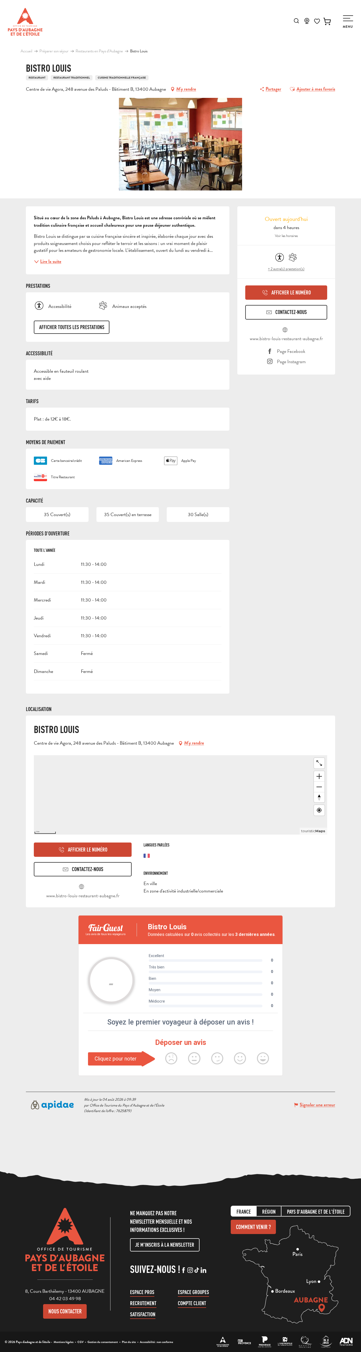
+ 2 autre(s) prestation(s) (286, 269)
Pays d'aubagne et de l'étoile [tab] (316, 1212)
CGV (80, 1342)
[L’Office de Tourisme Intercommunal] (223, 1341)
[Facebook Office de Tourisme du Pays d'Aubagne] (183, 1270)
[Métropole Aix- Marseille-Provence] (285, 1341)
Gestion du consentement (102, 1342)
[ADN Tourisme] (346, 1341)
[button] (296, 20)
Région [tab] (269, 1212)
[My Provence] (244, 1341)
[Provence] (264, 1341)
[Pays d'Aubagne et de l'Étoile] (25, 22)
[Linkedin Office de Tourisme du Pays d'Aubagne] (203, 1270)
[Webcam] (306, 22)
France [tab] (244, 1212)
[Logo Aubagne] (65, 1243)
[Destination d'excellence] (305, 1341)
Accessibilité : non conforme (156, 1342)
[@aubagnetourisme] (190, 1270)
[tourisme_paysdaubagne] (196, 1270)
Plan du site (129, 1342)
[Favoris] (317, 21)
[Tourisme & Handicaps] (325, 1341)
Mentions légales (63, 1342)
